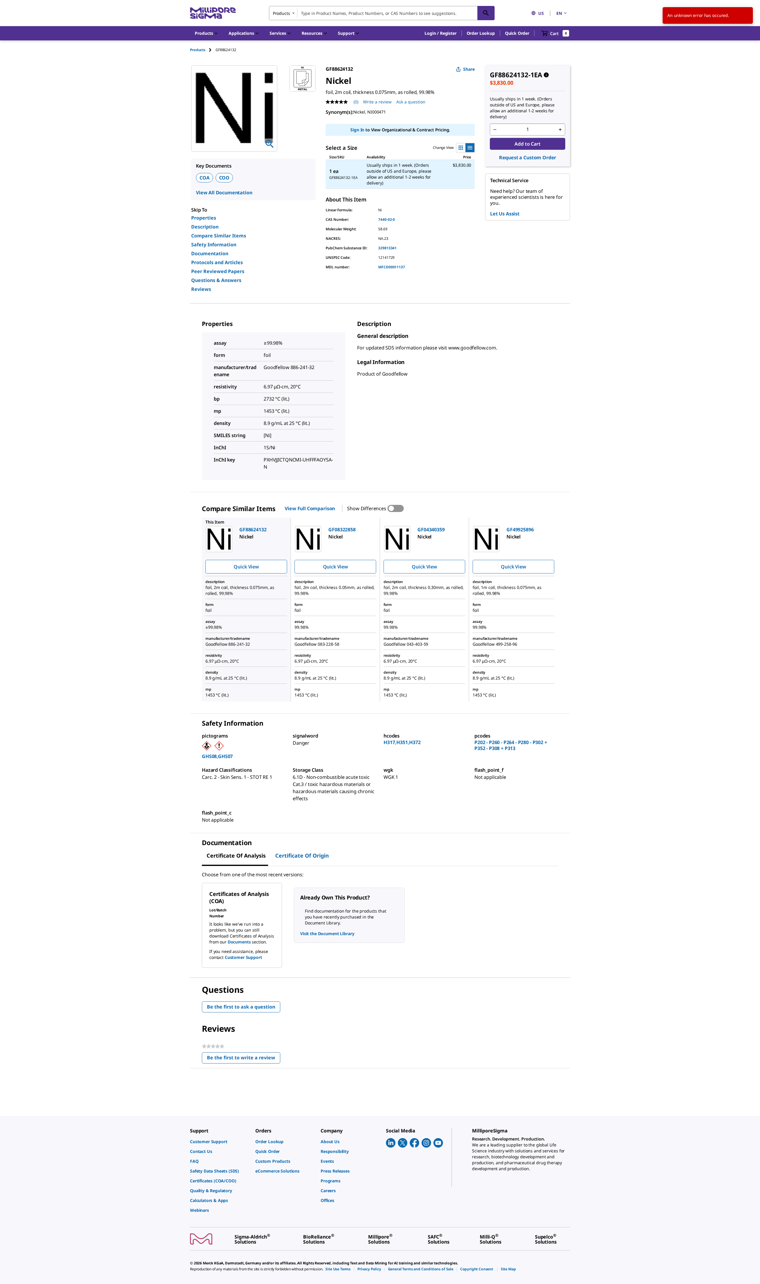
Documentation (209, 253)
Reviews (201, 289)
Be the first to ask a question (241, 1006)
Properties (203, 218)
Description (204, 226)
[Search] (486, 13)
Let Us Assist (505, 214)
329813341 (387, 248)
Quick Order (517, 33)
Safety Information (213, 244)
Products (197, 49)
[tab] (203, 50)
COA (205, 177)
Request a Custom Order (527, 157)
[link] (219, 1141)
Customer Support (243, 957)
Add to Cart (527, 144)
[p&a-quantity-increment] (560, 129)
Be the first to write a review (243, 1059)
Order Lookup (481, 33)
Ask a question (410, 102)
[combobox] (382, 13)
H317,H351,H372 (402, 742)
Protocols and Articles (217, 262)
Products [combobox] (281, 13)
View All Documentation (224, 193)
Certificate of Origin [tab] (302, 855)
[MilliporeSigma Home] (213, 13)
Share (469, 69)
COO (224, 177)
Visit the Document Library (327, 933)
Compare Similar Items (218, 235)
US (541, 13)
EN (559, 13)
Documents (239, 942)
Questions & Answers (216, 280)
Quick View (246, 566)
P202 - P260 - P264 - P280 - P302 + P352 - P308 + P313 (510, 745)
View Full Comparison (310, 508)
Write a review (377, 102)
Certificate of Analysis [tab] (236, 855)
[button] (440, 33)
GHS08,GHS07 (217, 756)
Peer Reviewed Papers (217, 271)
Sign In (357, 130)
